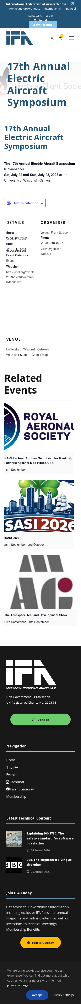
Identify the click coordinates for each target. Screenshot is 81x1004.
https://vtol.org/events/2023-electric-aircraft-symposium (20, 277)
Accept (37, 995)
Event (10, 260)
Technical (16, 782)
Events (11, 774)
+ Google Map (38, 355)
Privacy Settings (63, 995)
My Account (43, 25)
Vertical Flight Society (54, 232)
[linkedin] (40, 20)
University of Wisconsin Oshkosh (27, 349)
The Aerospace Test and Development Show (35, 615)
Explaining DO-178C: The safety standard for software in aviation (50, 838)
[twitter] (46, 20)
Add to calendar (26, 203)
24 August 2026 (40, 850)
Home (11, 760)
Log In (49, 15)
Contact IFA (35, 15)
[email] (35, 20)
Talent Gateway (22, 789)
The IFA (12, 767)
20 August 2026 (40, 872)
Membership (16, 796)
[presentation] (39, 426)
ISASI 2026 (11, 538)
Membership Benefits (23, 929)
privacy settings (17, 985)
